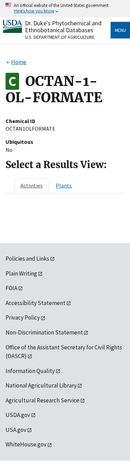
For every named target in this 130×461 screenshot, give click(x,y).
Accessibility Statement (36, 303)
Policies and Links (27, 258)
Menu (120, 30)
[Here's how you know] (65, 8)
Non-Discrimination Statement (44, 332)
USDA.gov (18, 415)
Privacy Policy (23, 317)
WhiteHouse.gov (26, 444)
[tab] (31, 185)
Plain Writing (21, 273)
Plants (64, 185)
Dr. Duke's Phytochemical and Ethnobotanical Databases (63, 26)
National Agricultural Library (41, 385)
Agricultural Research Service (42, 400)
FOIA (11, 288)
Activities (31, 185)
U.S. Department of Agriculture (60, 37)
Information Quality (30, 371)
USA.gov (16, 430)
